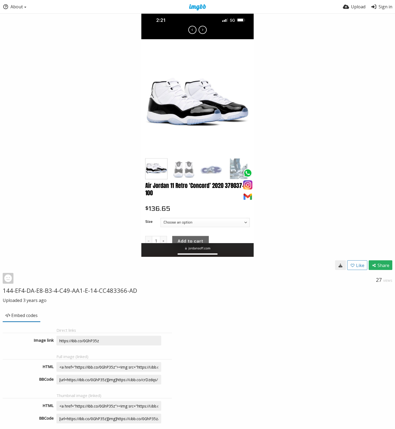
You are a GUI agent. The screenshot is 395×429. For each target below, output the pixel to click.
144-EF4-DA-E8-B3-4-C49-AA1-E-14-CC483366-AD (70, 290)
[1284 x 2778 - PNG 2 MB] (340, 265)
